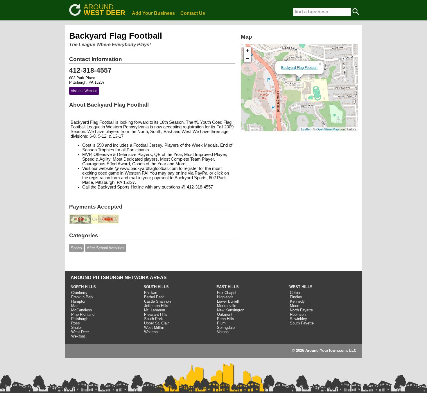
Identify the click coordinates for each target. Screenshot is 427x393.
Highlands (225, 297)
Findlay (296, 297)
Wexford (78, 336)
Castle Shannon (157, 301)
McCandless (81, 310)
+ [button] (247, 51)
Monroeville (226, 306)
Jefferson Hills (156, 306)
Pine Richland (82, 314)
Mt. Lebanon (154, 310)
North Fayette (301, 310)
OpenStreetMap (327, 129)
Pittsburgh (79, 319)
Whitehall (151, 332)
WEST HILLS (301, 287)
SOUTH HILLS (156, 287)
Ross (75, 323)
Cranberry (79, 292)
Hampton (78, 301)
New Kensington (230, 310)
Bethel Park (154, 297)
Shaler (76, 327)
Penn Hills (225, 319)
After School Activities (105, 248)
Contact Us (192, 13)
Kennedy (297, 301)
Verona (223, 332)
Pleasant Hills (155, 314)
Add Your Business (153, 13)
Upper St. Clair (156, 323)
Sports (76, 248)
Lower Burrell (228, 301)
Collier (295, 292)
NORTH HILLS (83, 287)
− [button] (247, 58)
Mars (75, 306)
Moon (294, 306)
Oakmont (224, 314)
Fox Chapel (226, 292)
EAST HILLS (227, 287)
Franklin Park (82, 297)
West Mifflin (154, 327)
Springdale (226, 327)
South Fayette (302, 323)
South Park (153, 319)
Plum (221, 323)
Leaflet (306, 129)
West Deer (80, 332)
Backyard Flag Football (299, 67)
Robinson (298, 314)
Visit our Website (84, 91)
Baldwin (150, 292)
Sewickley (298, 319)
